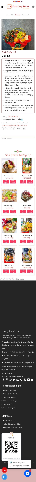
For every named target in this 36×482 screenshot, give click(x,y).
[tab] (18, 139)
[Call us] (21, 380)
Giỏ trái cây (26, 15)
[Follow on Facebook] (3, 380)
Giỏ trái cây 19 (27, 206)
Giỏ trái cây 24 (9, 206)
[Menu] (3, 6)
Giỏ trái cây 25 (9, 236)
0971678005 (13, 116)
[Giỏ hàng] (33, 6)
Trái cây (17, 15)
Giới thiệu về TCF (9, 420)
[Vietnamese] (14, 2)
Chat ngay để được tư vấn (11, 119)
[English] (17, 2)
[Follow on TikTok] (10, 380)
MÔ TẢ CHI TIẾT (7, 139)
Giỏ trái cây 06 (27, 236)
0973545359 (8, 373)
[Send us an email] (17, 380)
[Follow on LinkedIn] (28, 380)
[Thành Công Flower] (18, 6)
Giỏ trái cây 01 (9, 265)
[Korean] (22, 2)
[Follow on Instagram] (7, 380)
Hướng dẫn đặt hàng (9, 390)
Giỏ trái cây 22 (9, 176)
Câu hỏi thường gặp (9, 408)
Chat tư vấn (12, 181)
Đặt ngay (5, 181)
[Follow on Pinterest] (25, 380)
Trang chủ (9, 15)
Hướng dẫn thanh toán (10, 394)
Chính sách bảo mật (9, 397)
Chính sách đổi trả (8, 404)
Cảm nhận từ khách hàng (12, 424)
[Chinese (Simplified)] (19, 2)
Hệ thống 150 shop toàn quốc (14, 427)
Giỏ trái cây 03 (27, 176)
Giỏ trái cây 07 (27, 265)
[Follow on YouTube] (32, 380)
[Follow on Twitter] (14, 380)
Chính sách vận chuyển (10, 401)
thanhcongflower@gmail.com (14, 125)
